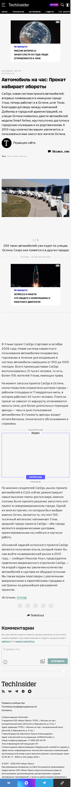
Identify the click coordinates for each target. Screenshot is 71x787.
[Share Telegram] (44, 783)
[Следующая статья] (35, 671)
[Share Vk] (9, 783)
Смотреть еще (35, 477)
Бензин (23, 156)
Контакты (7, 710)
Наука (9, 156)
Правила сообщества (13, 703)
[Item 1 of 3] (35, 198)
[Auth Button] (67, 5)
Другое (18, 71)
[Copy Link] (62, 783)
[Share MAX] (26, 783)
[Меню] (3, 5)
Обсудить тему (60, 151)
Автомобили (7, 71)
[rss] (3, 691)
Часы (16, 156)
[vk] (10, 691)
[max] (29, 691)
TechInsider (19, 4)
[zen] (23, 691)
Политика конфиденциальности (19, 706)
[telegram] (16, 691)
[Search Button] (62, 5)
